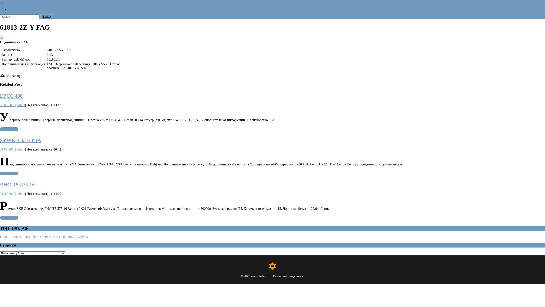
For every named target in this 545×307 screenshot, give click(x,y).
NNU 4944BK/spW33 (74, 237)
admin (21, 105)
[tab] (1, 3)
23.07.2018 (7, 105)
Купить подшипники (30, 9)
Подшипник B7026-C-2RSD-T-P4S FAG (29, 237)
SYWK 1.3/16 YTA (20, 140)
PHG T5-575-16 (17, 184)
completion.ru (261, 276)
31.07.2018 (7, 149)
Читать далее (9, 129)
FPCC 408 (11, 96)
